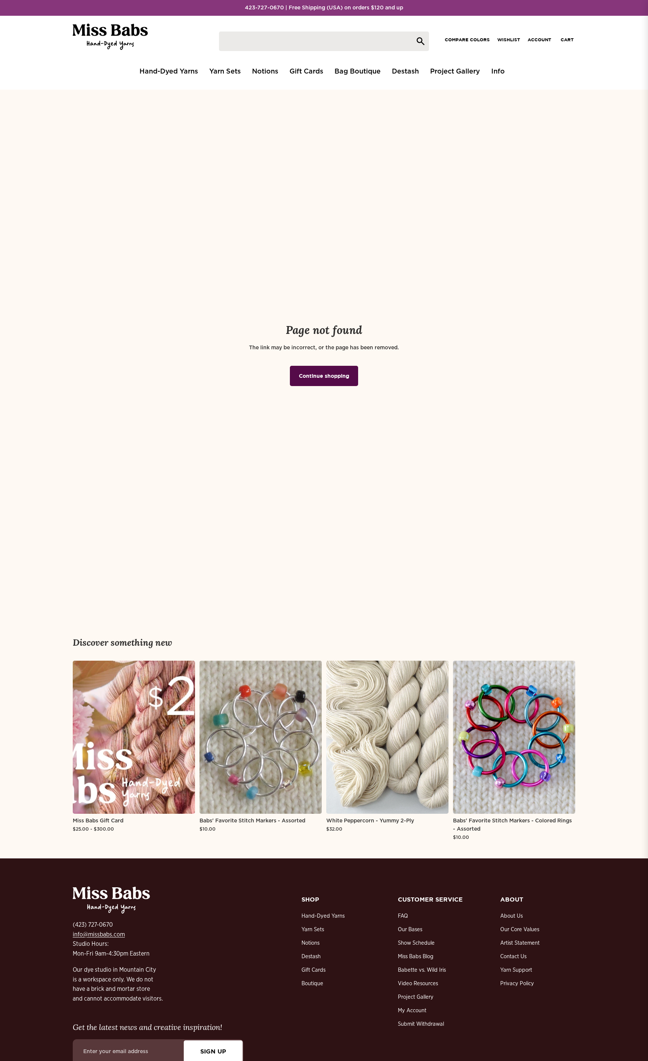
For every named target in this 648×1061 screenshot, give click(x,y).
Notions (311, 943)
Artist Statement (520, 943)
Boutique (312, 983)
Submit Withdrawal (421, 1024)
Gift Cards (314, 970)
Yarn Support (516, 970)
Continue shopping (324, 376)
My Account (412, 1010)
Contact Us (513, 956)
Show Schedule (416, 943)
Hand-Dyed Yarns (323, 916)
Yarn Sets (313, 929)
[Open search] (324, 41)
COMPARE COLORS (467, 39)
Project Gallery (416, 997)
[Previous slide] (84, 737)
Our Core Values (519, 929)
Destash (311, 956)
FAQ (403, 916)
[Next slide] (183, 737)
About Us (511, 916)
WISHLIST (508, 39)
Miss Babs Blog (416, 956)
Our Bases (410, 929)
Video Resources (418, 983)
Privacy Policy (517, 983)
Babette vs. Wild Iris (422, 970)
